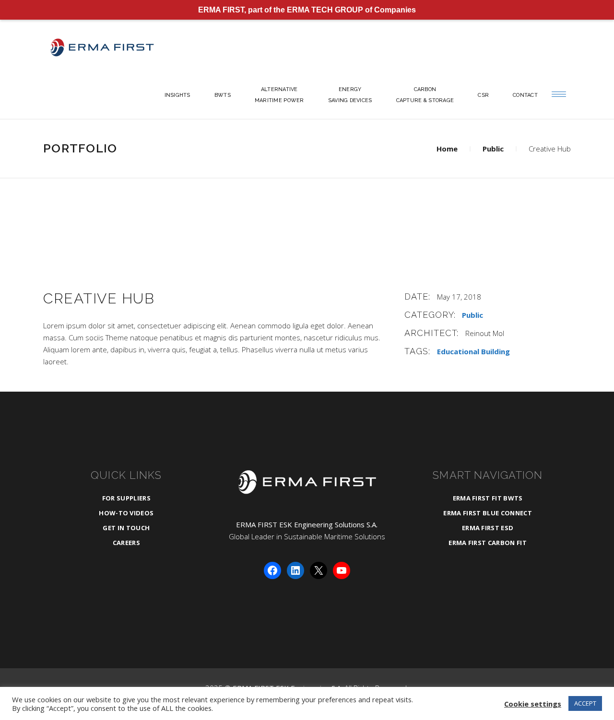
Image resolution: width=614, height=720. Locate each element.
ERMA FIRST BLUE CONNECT (487, 513)
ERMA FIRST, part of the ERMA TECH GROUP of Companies (307, 10)
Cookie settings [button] (532, 703)
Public (493, 148)
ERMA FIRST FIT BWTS (488, 498)
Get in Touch (126, 527)
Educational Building (473, 351)
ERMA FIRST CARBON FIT (488, 542)
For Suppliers (126, 498)
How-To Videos (126, 513)
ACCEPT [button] (585, 703)
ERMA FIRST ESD (488, 527)
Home (447, 148)
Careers (126, 542)
